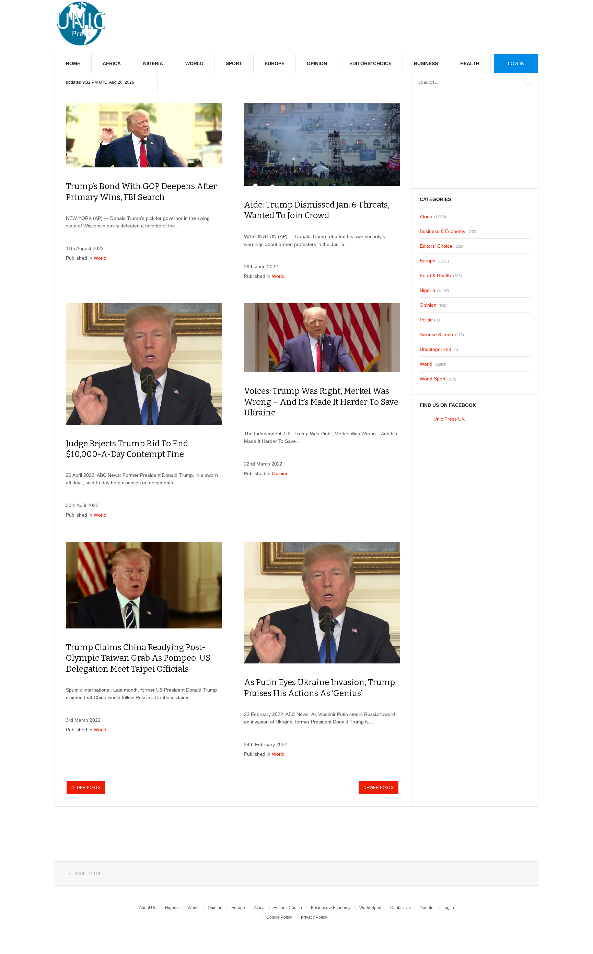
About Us (147, 907)
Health (469, 63)
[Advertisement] (413, 20)
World (194, 63)
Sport (234, 63)
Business (426, 63)
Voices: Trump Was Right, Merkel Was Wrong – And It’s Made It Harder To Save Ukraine (321, 401)
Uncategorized (435, 349)
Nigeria (153, 63)
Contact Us (400, 907)
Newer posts (378, 787)
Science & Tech (436, 334)
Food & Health (435, 275)
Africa (112, 63)
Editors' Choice (436, 246)
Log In (516, 63)
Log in (448, 907)
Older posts (86, 787)
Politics (427, 319)
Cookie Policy (279, 917)
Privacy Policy (314, 917)
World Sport (432, 378)
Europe (274, 63)
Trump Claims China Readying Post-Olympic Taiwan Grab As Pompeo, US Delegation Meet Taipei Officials (138, 658)
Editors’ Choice (370, 63)
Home (73, 63)
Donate (426, 907)
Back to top (88, 873)
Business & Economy (442, 231)
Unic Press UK (449, 419)
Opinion (317, 63)
